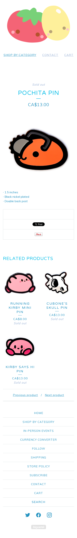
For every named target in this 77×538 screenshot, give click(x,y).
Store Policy (38, 466)
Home (38, 413)
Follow (38, 448)
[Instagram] (49, 515)
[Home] (38, 24)
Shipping (38, 457)
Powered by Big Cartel (38, 527)
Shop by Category (20, 55)
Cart (68, 55)
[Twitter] (27, 515)
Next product (54, 395)
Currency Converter (38, 439)
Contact (50, 55)
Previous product (25, 395)
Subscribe (38, 475)
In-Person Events (38, 431)
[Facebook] (38, 515)
